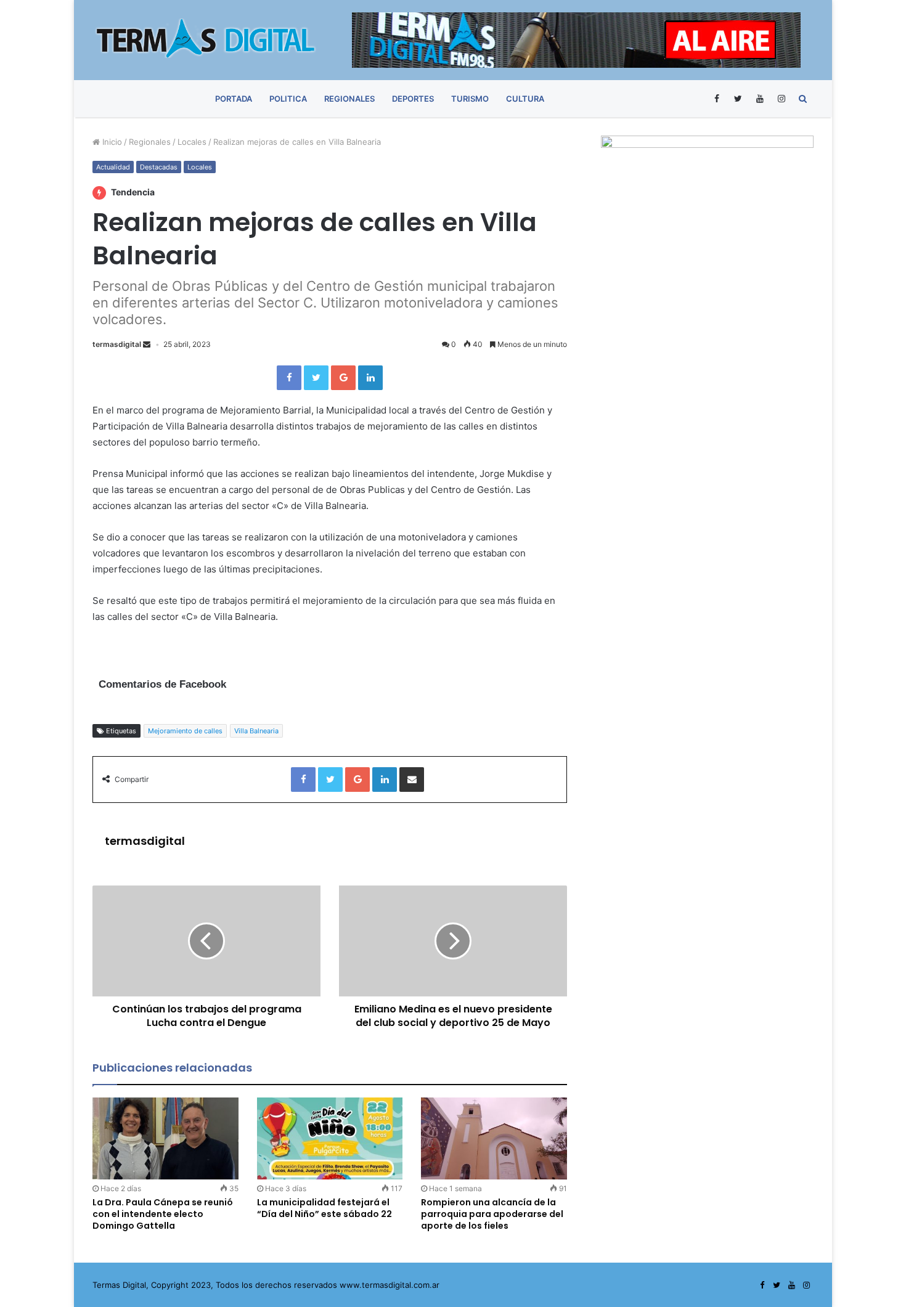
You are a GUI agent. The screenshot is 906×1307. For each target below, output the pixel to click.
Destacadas (159, 167)
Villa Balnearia (256, 731)
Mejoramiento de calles (185, 731)
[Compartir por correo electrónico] (411, 779)
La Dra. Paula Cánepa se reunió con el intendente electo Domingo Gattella (162, 1214)
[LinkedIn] (370, 377)
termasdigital (116, 344)
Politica (288, 99)
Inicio (111, 142)
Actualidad (113, 167)
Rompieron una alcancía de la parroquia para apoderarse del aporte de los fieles (492, 1214)
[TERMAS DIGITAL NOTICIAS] (206, 38)
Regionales (349, 99)
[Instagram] (781, 98)
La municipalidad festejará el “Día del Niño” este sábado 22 (324, 1208)
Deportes (413, 99)
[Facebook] (716, 98)
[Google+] (343, 377)
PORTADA (233, 99)
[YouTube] (759, 98)
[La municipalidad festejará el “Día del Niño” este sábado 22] (330, 1138)
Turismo (470, 99)
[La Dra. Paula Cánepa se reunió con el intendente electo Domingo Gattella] (165, 1138)
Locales (192, 142)
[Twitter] (738, 98)
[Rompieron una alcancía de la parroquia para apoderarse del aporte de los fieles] (494, 1138)
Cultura (525, 99)
